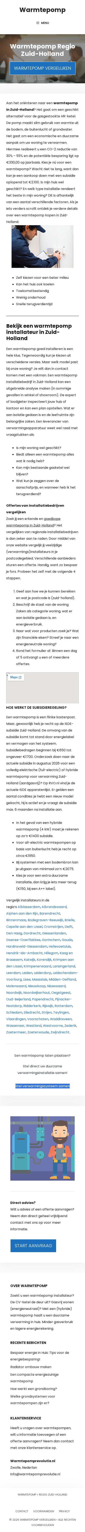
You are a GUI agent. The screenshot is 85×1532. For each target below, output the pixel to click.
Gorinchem (51, 939)
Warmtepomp (42, 9)
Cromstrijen (53, 926)
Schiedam (14, 1012)
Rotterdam (63, 1005)
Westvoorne (53, 1025)
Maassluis (39, 979)
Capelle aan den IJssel (24, 926)
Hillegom (51, 953)
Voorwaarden (43, 1511)
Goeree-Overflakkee (23, 939)
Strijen (47, 1012)
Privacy (64, 1511)
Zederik (70, 1025)
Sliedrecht (32, 1012)
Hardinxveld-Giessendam (26, 946)
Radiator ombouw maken (30, 1367)
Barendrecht (49, 913)
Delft (69, 926)
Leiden (27, 972)
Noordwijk (14, 992)
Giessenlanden (54, 933)
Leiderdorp (42, 972)
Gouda (67, 939)
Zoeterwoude (38, 1032)
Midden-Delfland (62, 979)
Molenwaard (16, 986)
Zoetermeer (16, 1032)
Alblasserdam (29, 906)
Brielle (69, 920)
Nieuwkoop (37, 986)
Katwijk (29, 959)
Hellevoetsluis (60, 946)
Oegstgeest (61, 992)
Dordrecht (32, 933)
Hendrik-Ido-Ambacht (24, 953)
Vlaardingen (16, 1019)
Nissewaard (56, 986)
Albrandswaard (54, 906)
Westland (33, 1025)
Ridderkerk (32, 1005)
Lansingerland (64, 966)
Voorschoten (37, 1019)
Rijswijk (47, 1005)
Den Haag (14, 933)
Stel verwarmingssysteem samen (42, 1086)
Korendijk (44, 959)
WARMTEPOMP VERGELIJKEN (42, 68)
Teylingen (61, 1012)
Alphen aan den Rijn (22, 913)
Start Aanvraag (33, 1246)
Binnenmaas (16, 920)
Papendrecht (43, 999)
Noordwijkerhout (36, 992)
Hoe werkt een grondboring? (33, 1388)
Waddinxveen (61, 1019)
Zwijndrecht (60, 1032)
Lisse (27, 979)
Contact (21, 1511)
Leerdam (13, 972)
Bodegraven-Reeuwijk (45, 920)
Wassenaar (15, 1025)
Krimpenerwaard (37, 966)
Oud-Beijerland (18, 999)
